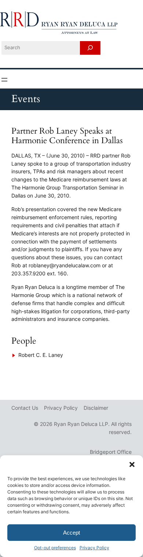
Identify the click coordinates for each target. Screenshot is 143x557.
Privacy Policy (94, 547)
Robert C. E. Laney (40, 355)
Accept (71, 532)
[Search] (90, 48)
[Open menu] (4, 79)
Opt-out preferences (55, 547)
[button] (132, 464)
